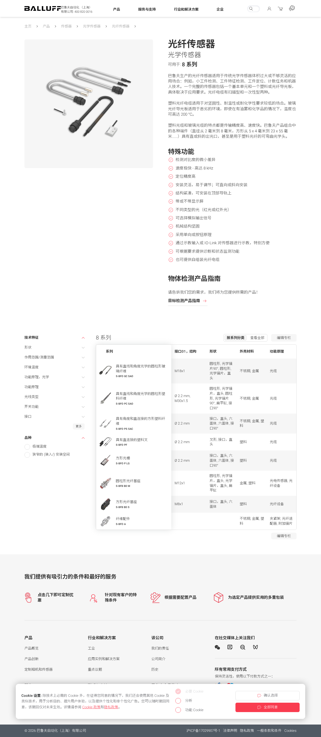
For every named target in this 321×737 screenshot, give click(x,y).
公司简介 (158, 659)
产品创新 (31, 659)
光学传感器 (92, 26)
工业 (91, 648)
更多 (79, 426)
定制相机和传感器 (38, 669)
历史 (154, 669)
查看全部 (257, 338)
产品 (46, 26)
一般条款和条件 (269, 731)
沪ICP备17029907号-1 (203, 731)
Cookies (290, 731)
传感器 (66, 26)
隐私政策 (247, 731)
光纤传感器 (120, 26)
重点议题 (95, 669)
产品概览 (31, 648)
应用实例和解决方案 (104, 659)
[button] (116, 9)
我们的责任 (160, 648)
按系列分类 (235, 338)
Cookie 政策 (91, 707)
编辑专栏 (284, 338)
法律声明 (230, 731)
